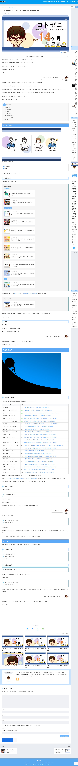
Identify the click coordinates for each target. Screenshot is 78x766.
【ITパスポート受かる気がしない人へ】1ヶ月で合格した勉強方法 (38, 426)
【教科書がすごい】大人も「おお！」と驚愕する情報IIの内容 (37, 415)
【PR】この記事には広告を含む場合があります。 (35, 56)
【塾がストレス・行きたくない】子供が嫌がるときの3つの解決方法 (39, 472)
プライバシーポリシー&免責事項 (37, 762)
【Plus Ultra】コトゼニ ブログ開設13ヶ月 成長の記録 (25, 293)
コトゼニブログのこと (64, 633)
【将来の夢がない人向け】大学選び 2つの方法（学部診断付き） (38, 410)
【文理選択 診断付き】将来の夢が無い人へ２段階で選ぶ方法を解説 (39, 440)
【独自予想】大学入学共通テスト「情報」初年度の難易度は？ (37, 429)
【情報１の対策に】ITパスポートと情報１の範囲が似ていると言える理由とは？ (41, 413)
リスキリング (74, 149)
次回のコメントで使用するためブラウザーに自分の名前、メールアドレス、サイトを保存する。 (22, 725)
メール (4, 715)
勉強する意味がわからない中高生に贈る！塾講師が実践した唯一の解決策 (40, 442)
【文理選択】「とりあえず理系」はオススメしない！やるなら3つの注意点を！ (41, 423)
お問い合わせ (47, 762)
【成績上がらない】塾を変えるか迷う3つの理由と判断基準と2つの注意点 (40, 448)
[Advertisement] (35, 615)
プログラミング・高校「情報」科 (74, 142)
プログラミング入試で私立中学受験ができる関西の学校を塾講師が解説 (39, 421)
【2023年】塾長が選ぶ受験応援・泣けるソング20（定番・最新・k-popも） (40, 456)
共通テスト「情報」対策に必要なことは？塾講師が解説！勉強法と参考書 (40, 418)
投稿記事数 (8, 109)
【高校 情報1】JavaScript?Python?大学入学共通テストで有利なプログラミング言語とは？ (44, 445)
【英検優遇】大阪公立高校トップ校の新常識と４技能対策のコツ (38, 453)
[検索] (77, 2)
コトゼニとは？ (27, 762)
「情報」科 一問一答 (74, 122)
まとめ (6, 119)
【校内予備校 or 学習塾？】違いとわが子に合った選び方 (36, 407)
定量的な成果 (7, 107)
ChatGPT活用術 (74, 128)
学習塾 (73, 158)
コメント (4, 694)
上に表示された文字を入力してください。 (11, 730)
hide (8, 104)
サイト (3, 720)
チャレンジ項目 (9, 117)
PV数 (7, 111)
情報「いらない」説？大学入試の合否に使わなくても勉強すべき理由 (39, 469)
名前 (3, 709)
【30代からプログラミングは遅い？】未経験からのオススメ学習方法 (39, 450)
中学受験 (74, 153)
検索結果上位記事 (9, 115)
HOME (39, 760)
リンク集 (52, 762)
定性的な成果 (7, 113)
